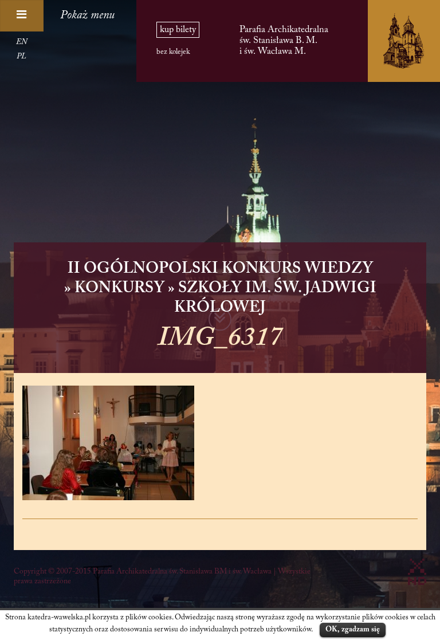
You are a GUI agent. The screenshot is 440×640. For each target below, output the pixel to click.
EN (21, 42)
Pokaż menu (87, 15)
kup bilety (178, 29)
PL (21, 57)
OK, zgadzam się (352, 629)
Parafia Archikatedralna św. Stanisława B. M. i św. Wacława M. (283, 40)
